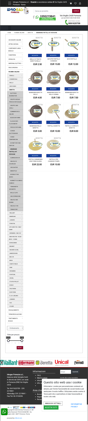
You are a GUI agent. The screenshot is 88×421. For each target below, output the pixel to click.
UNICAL (11, 278)
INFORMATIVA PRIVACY (76, 405)
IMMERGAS (12, 216)
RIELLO (11, 82)
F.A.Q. (39, 375)
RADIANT (11, 246)
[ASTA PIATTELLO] (72, 45)
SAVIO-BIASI (12, 86)
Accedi (39, 394)
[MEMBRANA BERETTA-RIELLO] (72, 79)
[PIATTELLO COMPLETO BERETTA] (72, 112)
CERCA (76, 11)
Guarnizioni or (15, 157)
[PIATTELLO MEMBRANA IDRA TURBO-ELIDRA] (35, 146)
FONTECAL (12, 274)
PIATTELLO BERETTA (54, 126)
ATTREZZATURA (13, 44)
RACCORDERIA (13, 67)
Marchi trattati (42, 378)
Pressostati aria (15, 127)
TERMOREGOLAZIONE (15, 314)
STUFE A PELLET (14, 281)
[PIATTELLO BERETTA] (53, 112)
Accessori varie (15, 117)
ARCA (10, 260)
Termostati (14, 209)
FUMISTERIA (12, 55)
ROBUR (11, 285)
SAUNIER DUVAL (14, 250)
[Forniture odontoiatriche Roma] (18, 11)
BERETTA (11, 89)
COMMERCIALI (13, 79)
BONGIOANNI (13, 242)
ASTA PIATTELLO (72, 59)
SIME (10, 267)
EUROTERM (12, 292)
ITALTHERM (12, 288)
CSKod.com (18, 418)
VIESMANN (12, 271)
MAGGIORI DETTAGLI (53, 403)
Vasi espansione (15, 196)
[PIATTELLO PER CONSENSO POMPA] (53, 146)
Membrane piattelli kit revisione (13, 151)
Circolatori (14, 167)
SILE (10, 302)
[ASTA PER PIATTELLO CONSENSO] (53, 45)
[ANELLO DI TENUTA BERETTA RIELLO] (35, 45)
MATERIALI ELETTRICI (15, 63)
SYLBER (11, 306)
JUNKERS (12, 220)
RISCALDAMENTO (14, 310)
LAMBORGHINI (13, 253)
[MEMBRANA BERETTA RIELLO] (35, 79)
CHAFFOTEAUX (13, 264)
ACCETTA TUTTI (51, 407)
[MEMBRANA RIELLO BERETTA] (35, 112)
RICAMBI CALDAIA (14, 72)
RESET (20, 347)
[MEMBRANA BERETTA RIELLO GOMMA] (53, 79)
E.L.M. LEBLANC (13, 295)
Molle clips (14, 192)
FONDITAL (12, 223)
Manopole (13, 171)
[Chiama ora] (73, 22)
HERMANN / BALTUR (15, 233)
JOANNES (12, 299)
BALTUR (11, 257)
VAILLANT (12, 213)
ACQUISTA (35, 55)
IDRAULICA (12, 59)
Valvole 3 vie (14, 206)
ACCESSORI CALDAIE (15, 40)
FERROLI (11, 75)
